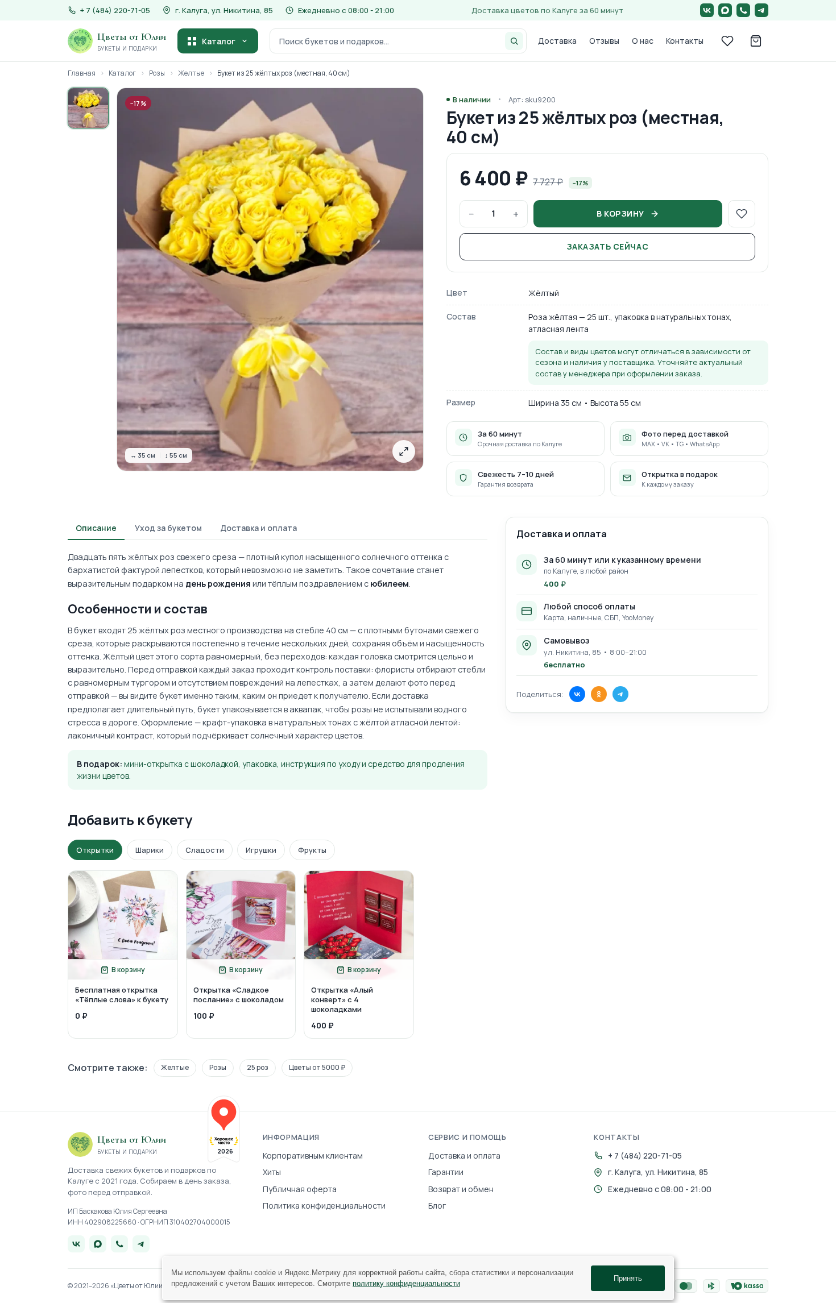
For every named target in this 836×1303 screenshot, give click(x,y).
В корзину (620, 213)
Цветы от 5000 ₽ (317, 1067)
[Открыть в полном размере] (403, 451)
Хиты (272, 1172)
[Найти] (514, 41)
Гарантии (445, 1172)
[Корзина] (755, 40)
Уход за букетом (168, 527)
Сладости (204, 850)
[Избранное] (727, 40)
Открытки (95, 850)
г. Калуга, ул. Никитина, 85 (224, 10)
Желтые (191, 73)
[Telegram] (761, 10)
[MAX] (725, 10)
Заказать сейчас (607, 246)
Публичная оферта (300, 1189)
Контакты (684, 40)
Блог (437, 1205)
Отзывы (604, 40)
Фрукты (312, 850)
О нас (642, 40)
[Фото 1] (88, 108)
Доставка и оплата (258, 527)
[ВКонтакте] (707, 10)
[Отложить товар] (741, 213)
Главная (82, 73)
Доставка (557, 40)
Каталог (218, 41)
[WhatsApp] (743, 10)
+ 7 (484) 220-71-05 (645, 1155)
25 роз (257, 1067)
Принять (628, 1278)
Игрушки (261, 850)
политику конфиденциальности (406, 1283)
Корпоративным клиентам (313, 1155)
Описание (96, 527)
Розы (157, 73)
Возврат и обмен (461, 1189)
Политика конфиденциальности (324, 1205)
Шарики (149, 850)
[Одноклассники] (599, 694)
